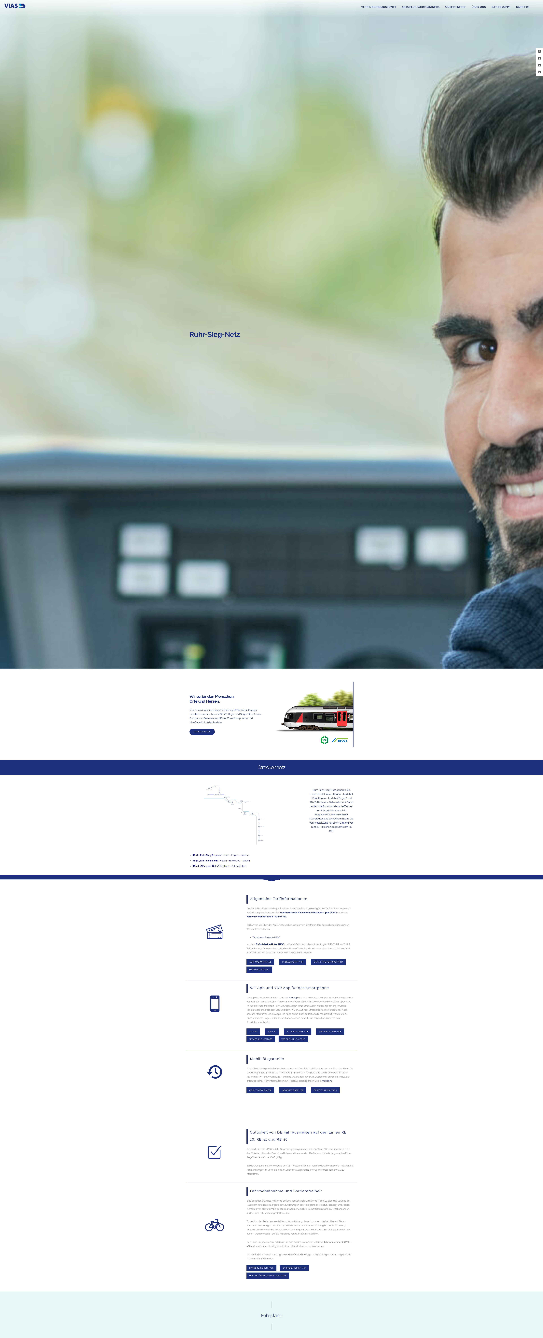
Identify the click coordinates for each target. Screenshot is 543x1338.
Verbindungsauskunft (378, 7)
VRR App (293, 997)
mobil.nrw (327, 1081)
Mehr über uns (202, 732)
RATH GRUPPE (501, 7)
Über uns (479, 7)
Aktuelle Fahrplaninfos (421, 7)
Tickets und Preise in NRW (266, 937)
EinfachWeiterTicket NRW (270, 944)
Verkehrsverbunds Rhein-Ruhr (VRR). (266, 916)
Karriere (523, 7)
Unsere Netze (455, 7)
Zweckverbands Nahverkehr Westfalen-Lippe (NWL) (308, 912)
